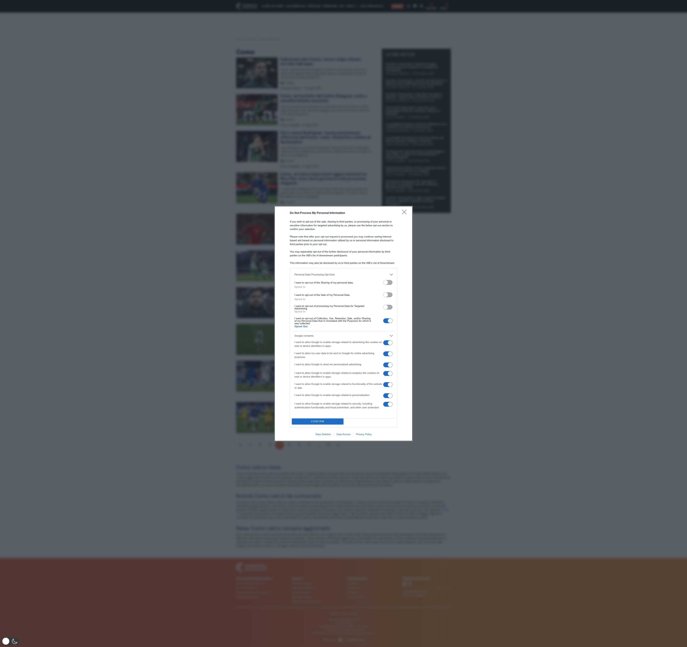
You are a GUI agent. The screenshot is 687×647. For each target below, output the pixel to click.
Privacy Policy (364, 434)
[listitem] (343, 274)
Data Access (343, 434)
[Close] (405, 213)
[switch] (388, 282)
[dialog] (343, 323)
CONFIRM (317, 421)
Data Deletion (323, 434)
